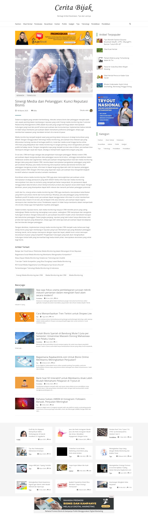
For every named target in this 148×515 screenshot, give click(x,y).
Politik (64, 24)
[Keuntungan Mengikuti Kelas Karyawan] (104, 484)
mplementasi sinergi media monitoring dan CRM (48, 227)
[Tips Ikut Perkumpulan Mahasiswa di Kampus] (24, 452)
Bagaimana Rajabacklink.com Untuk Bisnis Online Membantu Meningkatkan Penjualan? (62, 358)
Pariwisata (38, 24)
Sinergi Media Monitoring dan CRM (29, 275)
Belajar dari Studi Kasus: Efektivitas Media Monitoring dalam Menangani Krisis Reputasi (48, 251)
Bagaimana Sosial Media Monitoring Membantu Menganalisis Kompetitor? (43, 254)
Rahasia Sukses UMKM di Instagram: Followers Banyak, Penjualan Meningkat (60, 400)
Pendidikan (95, 24)
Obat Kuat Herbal (110, 49)
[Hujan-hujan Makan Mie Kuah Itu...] (64, 467)
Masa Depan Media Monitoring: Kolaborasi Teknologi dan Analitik (40, 258)
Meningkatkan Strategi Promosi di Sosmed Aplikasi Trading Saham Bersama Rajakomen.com (120, 467)
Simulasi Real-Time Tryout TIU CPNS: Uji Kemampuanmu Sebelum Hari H (119, 431)
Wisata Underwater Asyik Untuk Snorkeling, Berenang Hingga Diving (118, 85)
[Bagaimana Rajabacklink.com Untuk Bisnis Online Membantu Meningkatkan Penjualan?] (24, 361)
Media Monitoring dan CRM (56, 275)
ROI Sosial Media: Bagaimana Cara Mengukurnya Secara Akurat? (39, 265)
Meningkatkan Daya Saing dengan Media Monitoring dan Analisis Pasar (119, 451)
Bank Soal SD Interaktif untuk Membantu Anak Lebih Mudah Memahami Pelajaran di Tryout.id (64, 379)
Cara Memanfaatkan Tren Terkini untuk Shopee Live (64, 313)
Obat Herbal (27, 24)
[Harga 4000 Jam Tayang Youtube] (24, 468)
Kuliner (57, 24)
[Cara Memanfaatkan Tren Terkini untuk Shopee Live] (24, 317)
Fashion (18, 24)
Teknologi (85, 24)
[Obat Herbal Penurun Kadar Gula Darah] (101, 76)
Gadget (71, 24)
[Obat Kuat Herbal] (101, 50)
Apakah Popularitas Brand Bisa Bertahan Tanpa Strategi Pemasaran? (79, 484)
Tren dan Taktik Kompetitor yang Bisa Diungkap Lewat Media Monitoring (43, 261)
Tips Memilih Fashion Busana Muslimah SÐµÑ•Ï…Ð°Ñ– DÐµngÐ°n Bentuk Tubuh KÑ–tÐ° (117, 42)
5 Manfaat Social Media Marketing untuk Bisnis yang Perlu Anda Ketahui (78, 451)
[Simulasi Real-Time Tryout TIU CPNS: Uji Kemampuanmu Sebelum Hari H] (104, 432)
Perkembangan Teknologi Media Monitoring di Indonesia (37, 268)
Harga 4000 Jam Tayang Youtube (40, 465)
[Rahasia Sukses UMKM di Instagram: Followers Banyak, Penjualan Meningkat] (24, 403)
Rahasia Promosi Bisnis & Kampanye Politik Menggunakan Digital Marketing (74, 511)
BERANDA (20, 95)
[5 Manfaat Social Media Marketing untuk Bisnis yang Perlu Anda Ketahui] (64, 454)
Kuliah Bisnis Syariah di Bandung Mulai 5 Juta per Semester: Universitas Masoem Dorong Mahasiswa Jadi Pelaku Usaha (63, 336)
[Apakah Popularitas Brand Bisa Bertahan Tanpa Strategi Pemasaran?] (64, 485)
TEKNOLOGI (31, 95)
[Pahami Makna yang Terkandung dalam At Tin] (101, 59)
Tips (78, 24)
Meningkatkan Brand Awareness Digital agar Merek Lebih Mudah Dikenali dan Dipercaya (39, 484)
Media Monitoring (76, 275)
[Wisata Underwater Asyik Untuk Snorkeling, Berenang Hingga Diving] (101, 85)
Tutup (111, 496)
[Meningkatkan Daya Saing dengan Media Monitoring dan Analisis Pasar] (104, 452)
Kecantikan (48, 24)
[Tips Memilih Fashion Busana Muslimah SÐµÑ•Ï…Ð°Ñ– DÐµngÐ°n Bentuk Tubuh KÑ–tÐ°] (101, 40)
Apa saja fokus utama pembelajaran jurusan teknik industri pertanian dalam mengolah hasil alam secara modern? (63, 292)
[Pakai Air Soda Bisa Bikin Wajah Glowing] (101, 67)
